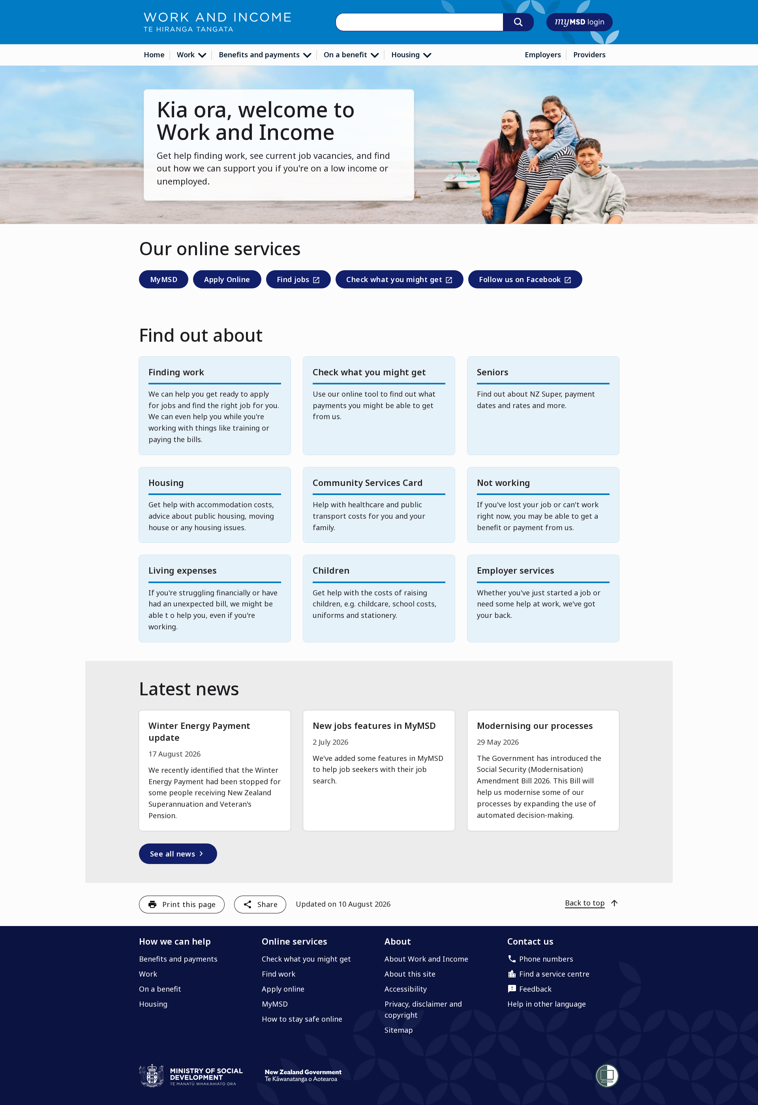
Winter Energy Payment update (199, 731)
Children (331, 570)
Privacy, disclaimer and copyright (423, 1009)
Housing (406, 54)
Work (187, 54)
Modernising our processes (535, 725)
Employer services (515, 570)
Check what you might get (393, 281)
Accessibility (406, 989)
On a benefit (346, 54)
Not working (503, 482)
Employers (543, 54)
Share (267, 904)
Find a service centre (554, 974)
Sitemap (399, 1030)
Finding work (176, 372)
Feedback (535, 989)
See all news (178, 853)
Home (154, 54)
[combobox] (419, 22)
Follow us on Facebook (519, 281)
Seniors (492, 372)
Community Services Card (368, 482)
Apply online (283, 989)
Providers (589, 54)
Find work (278, 974)
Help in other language (546, 1004)
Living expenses (182, 570)
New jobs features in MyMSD (374, 725)
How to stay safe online (302, 1019)
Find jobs (292, 281)
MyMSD (163, 279)
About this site (410, 974)
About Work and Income (426, 959)
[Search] (518, 22)
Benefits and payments (260, 54)
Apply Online (227, 279)
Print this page (189, 904)
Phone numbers (546, 959)
